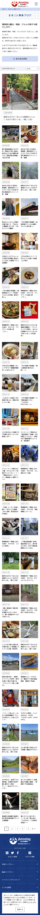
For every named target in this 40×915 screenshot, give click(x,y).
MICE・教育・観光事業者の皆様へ (13, 903)
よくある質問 (6, 887)
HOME (4, 9)
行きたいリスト (10, 898)
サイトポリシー (7, 907)
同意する (20, 909)
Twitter (12, 852)
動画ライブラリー (8, 872)
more (4, 75)
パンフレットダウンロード (11, 880)
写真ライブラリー (8, 864)
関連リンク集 (6, 911)
